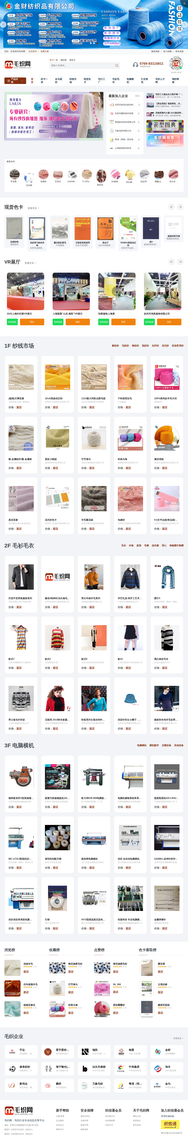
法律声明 (84, 1120)
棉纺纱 (135, 345)
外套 (131, 545)
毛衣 (123, 545)
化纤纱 (155, 345)
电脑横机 (130, 80)
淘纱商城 (175, 80)
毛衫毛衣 (115, 80)
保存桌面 (179, 51)
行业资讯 (144, 80)
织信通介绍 (110, 1116)
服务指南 (155, 51)
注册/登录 (60, 1116)
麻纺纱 (115, 345)
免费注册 (45, 51)
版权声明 (84, 1125)
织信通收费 (110, 1120)
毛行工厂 (101, 80)
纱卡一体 (54, 60)
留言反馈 (137, 1125)
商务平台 (60, 1129)
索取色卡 (14, 247)
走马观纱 (58, 80)
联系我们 (137, 1120)
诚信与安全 (85, 1116)
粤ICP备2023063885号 (171, 1133)
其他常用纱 (178, 345)
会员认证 (60, 1125)
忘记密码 (60, 1120)
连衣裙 (155, 545)
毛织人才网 (160, 80)
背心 (164, 545)
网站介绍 (137, 1116)
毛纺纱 (125, 345)
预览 (32, 322)
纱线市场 (73, 80)
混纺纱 (145, 345)
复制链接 (12, 322)
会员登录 (32, 51)
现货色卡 (87, 80)
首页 (32, 80)
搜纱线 (64, 60)
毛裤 (146, 545)
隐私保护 (84, 1129)
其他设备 (179, 745)
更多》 (138, 96)
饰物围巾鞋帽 (176, 545)
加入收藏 (167, 51)
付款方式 (109, 1125)
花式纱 (165, 345)
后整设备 (166, 745)
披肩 (139, 545)
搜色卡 (72, 60)
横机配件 (154, 745)
